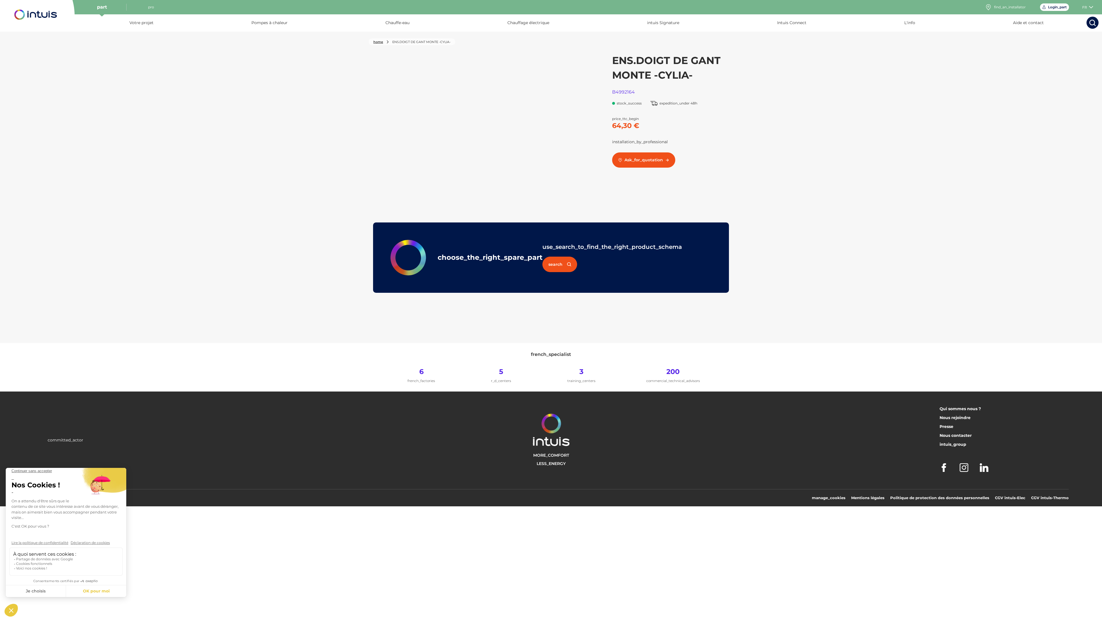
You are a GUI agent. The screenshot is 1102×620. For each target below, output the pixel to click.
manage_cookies (828, 497)
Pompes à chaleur (269, 22)
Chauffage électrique (528, 22)
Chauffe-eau (397, 22)
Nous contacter (956, 435)
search (555, 264)
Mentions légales (867, 497)
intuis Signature (663, 22)
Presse (946, 426)
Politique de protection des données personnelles (939, 497)
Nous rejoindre (955, 417)
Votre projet (141, 22)
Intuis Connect (791, 22)
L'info (909, 22)
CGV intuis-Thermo (1050, 497)
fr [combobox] (1084, 7)
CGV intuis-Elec (1010, 497)
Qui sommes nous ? (960, 408)
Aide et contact (1028, 22)
